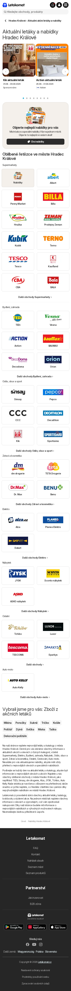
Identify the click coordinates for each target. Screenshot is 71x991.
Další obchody (34, 664)
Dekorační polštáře (15, 736)
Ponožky (21, 722)
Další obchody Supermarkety (34, 297)
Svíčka (30, 729)
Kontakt (35, 854)
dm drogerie (32, 780)
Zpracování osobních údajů (35, 983)
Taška (52, 729)
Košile (56, 722)
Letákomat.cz (44, 962)
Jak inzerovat (35, 897)
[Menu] (66, 5)
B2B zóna (35, 904)
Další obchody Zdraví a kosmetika (34, 504)
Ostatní (32, 758)
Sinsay (22, 780)
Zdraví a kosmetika (18, 758)
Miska (41, 729)
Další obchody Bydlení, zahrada (34, 376)
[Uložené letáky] (52, 5)
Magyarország (26, 951)
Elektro (21, 755)
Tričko (45, 722)
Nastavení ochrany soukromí (35, 970)
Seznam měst (35, 867)
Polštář (8, 729)
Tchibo (55, 780)
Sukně (33, 722)
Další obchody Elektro (34, 557)
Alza (42, 780)
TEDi (15, 780)
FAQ (35, 848)
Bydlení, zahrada (34, 755)
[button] (59, 5)
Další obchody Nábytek (34, 611)
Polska (39, 951)
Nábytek (48, 755)
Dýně (19, 729)
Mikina (8, 722)
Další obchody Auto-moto (34, 697)
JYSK (48, 780)
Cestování (42, 758)
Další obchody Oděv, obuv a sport (34, 450)
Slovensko (51, 951)
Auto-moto (53, 758)
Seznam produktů (35, 873)
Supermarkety (9, 755)
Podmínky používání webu (35, 976)
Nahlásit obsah (35, 860)
